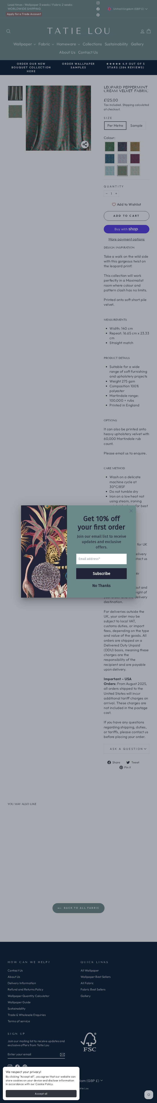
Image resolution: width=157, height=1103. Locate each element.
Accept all (41, 1093)
